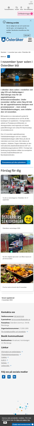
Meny (30, 41)
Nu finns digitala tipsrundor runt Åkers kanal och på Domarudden (17, 257)
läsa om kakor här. (23, 420)
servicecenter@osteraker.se (21, 319)
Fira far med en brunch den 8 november (15, 287)
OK (5, 422)
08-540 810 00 (19, 316)
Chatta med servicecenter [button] (22, 424)
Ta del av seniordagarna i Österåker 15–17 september (15, 199)
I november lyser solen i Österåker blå (19, 52)
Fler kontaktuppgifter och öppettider (13, 332)
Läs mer (27, 35)
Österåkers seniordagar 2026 (11, 228)
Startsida (3, 52)
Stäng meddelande (30, 21)
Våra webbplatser (28, 9)
